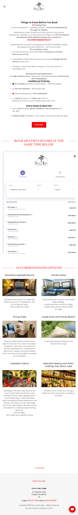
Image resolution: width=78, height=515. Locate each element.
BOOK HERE (39, 125)
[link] (39, 6)
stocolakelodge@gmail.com (39, 40)
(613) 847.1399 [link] (32, 500)
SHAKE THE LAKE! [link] (39, 481)
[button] (7, 6)
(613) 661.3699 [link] (50, 500)
